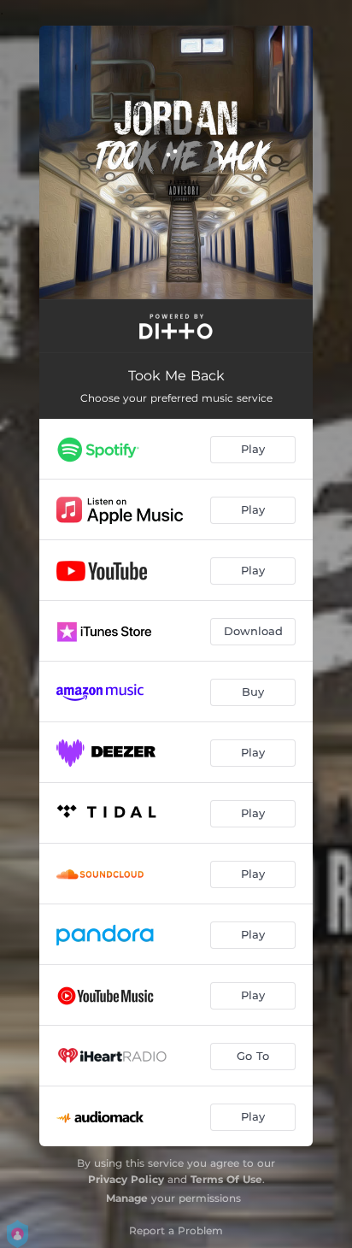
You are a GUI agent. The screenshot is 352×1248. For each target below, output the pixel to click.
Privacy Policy (126, 1179)
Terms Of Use (226, 1179)
